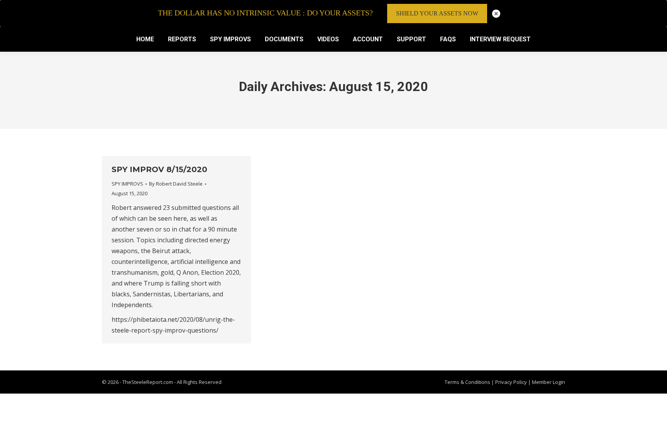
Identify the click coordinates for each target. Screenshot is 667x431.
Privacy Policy (511, 382)
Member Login (548, 382)
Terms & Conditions (467, 382)
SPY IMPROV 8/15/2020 (159, 169)
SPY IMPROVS (127, 183)
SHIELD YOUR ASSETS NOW (437, 13)
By (176, 183)
